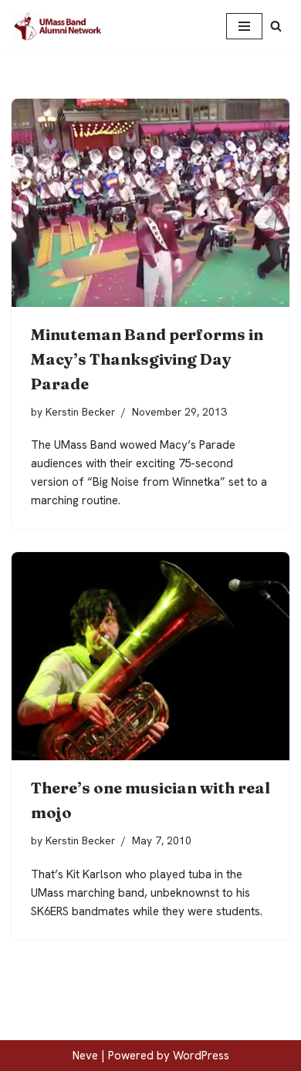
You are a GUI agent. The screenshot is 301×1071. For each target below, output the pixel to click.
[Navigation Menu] (244, 26)
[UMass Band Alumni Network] (58, 26)
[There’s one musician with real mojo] (150, 656)
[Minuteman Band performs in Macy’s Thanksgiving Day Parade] (150, 203)
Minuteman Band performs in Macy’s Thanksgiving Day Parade (147, 359)
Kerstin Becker (80, 412)
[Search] (276, 26)
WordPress (201, 1055)
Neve (85, 1055)
